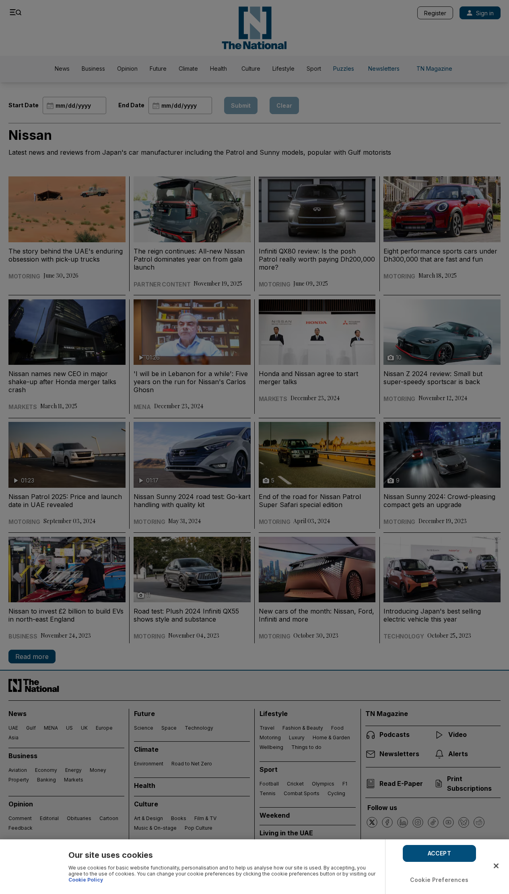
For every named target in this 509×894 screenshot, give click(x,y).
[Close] (496, 866)
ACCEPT (439, 853)
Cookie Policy (85, 880)
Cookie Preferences (439, 879)
